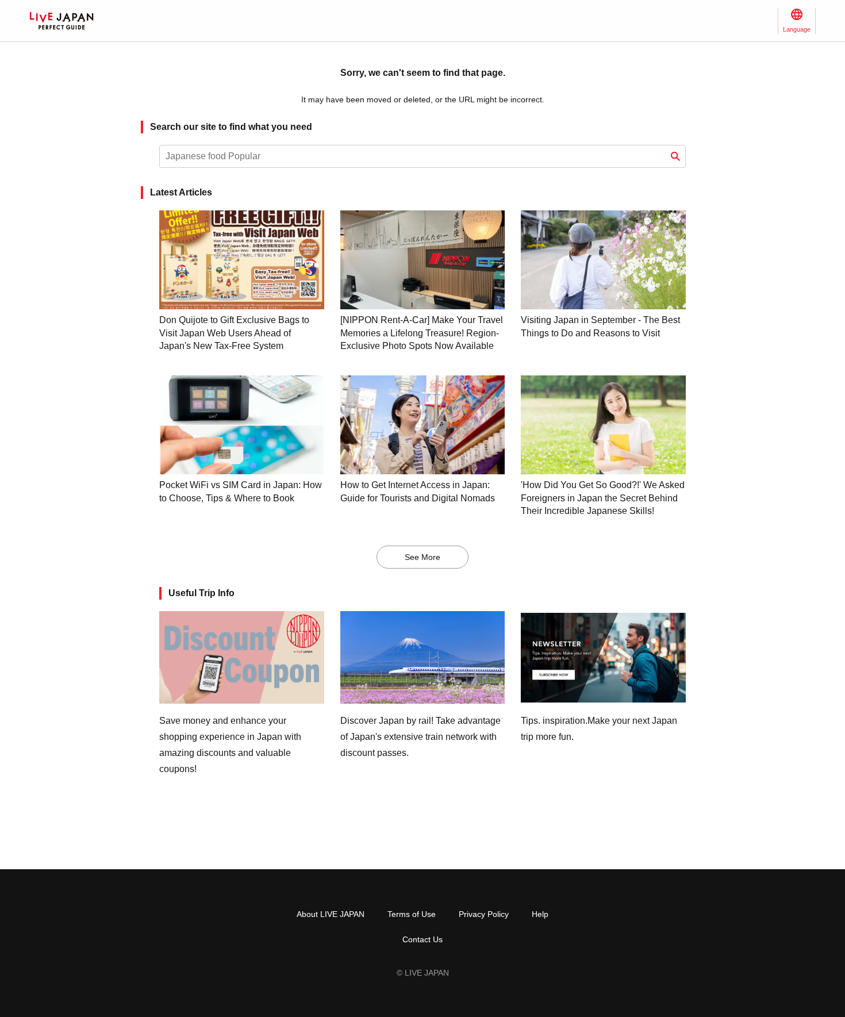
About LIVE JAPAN (330, 914)
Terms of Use (411, 914)
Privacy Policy (484, 914)
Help (540, 914)
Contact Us (422, 939)
